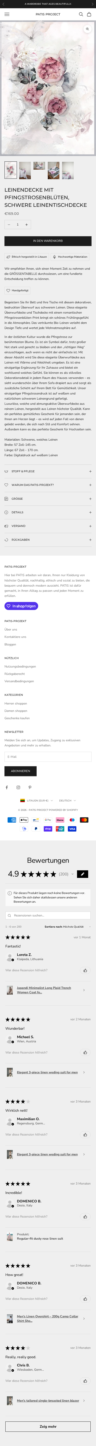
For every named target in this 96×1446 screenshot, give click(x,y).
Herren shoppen (15, 703)
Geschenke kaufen (17, 718)
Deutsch (65, 800)
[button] (72, 874)
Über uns (10, 629)
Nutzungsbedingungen (20, 666)
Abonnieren (20, 771)
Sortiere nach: (54, 926)
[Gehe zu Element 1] (10, 170)
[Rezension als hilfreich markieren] (85, 970)
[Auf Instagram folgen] (18, 787)
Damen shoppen (15, 711)
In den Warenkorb (48, 241)
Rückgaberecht (14, 674)
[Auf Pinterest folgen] (30, 787)
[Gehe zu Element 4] (53, 170)
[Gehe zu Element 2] (25, 170)
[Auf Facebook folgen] (6, 787)
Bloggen (10, 644)
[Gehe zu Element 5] (68, 170)
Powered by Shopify (63, 809)
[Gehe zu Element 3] (39, 165)
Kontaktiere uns (15, 637)
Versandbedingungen (19, 681)
